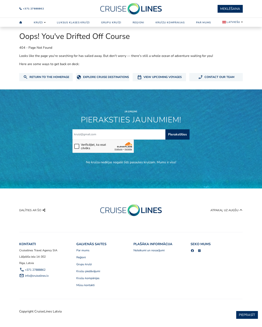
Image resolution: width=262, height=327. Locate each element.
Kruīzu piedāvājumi (88, 271)
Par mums (203, 22)
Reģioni (138, 22)
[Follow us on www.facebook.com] (192, 251)
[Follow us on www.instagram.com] (199, 251)
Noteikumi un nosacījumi (149, 250)
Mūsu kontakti (85, 285)
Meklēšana (230, 9)
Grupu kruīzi (111, 22)
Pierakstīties (177, 134)
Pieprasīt (247, 315)
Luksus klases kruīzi (73, 22)
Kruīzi (38, 22)
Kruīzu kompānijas (170, 22)
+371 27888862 (33, 8)
